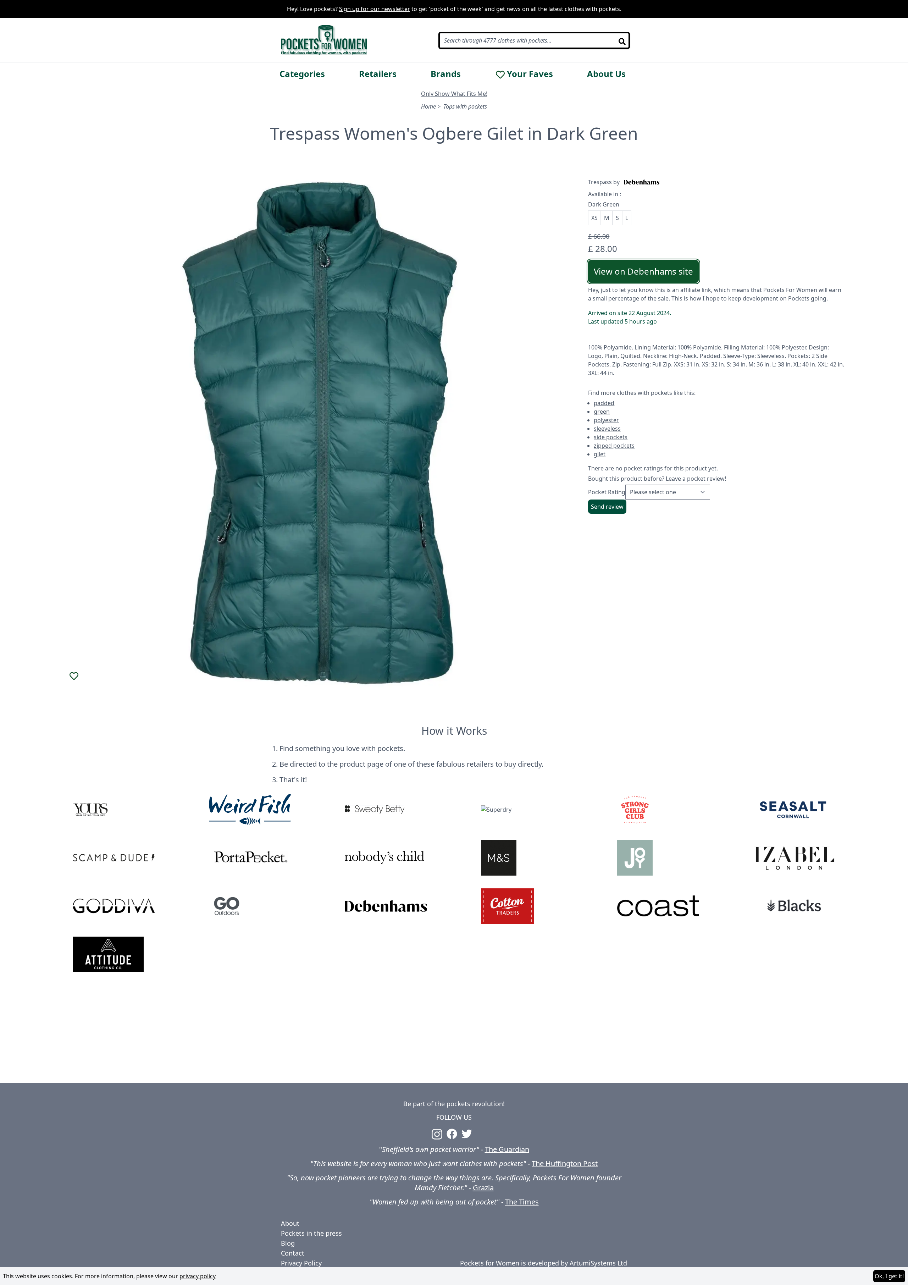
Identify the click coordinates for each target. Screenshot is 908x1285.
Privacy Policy (301, 1263)
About (290, 1223)
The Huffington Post (565, 1163)
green (602, 411)
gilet (599, 454)
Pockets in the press (311, 1233)
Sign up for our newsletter (374, 9)
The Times (522, 1202)
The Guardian (507, 1149)
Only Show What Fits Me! (454, 94)
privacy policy (197, 1276)
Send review (607, 507)
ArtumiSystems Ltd (598, 1263)
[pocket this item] (74, 676)
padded (604, 403)
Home (428, 106)
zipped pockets (614, 446)
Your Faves (530, 73)
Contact (292, 1253)
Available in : (604, 194)
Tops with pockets (465, 106)
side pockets (610, 437)
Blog (288, 1243)
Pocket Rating (606, 492)
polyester (606, 420)
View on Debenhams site (643, 271)
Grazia (483, 1187)
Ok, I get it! (889, 1276)
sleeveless (607, 428)
